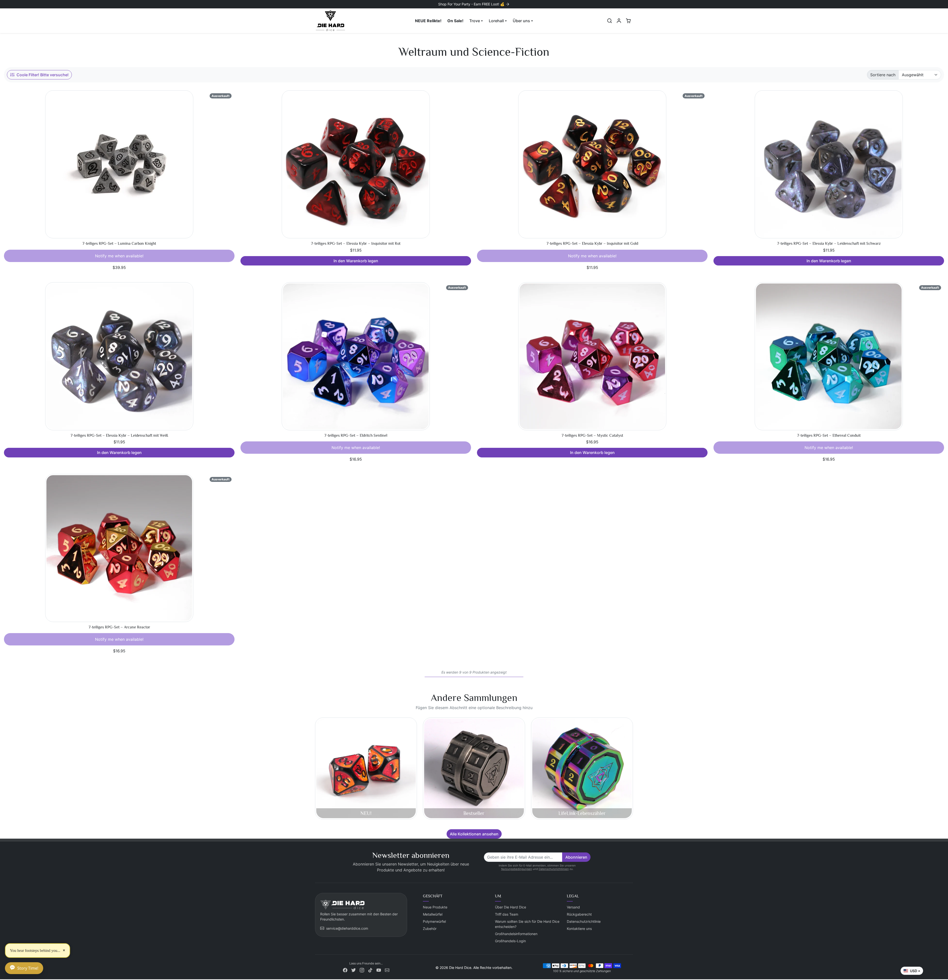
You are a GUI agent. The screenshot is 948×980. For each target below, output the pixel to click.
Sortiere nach (882, 74)
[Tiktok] (370, 969)
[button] (609, 20)
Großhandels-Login (510, 941)
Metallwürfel (432, 914)
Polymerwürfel (434, 921)
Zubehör (429, 928)
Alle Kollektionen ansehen (474, 833)
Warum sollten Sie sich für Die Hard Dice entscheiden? (527, 924)
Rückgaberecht (579, 914)
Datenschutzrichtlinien (554, 869)
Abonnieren (576, 857)
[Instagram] (362, 969)
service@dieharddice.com (347, 928)
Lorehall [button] (496, 20)
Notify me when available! (119, 255)
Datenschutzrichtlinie (584, 921)
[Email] (387, 969)
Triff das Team (506, 914)
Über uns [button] (521, 20)
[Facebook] (345, 969)
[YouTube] (379, 969)
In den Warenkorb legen (356, 260)
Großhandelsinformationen (516, 934)
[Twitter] (353, 969)
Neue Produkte (435, 907)
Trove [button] (474, 20)
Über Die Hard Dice (510, 907)
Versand (573, 907)
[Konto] (619, 20)
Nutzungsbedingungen (516, 869)
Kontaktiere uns (579, 928)
